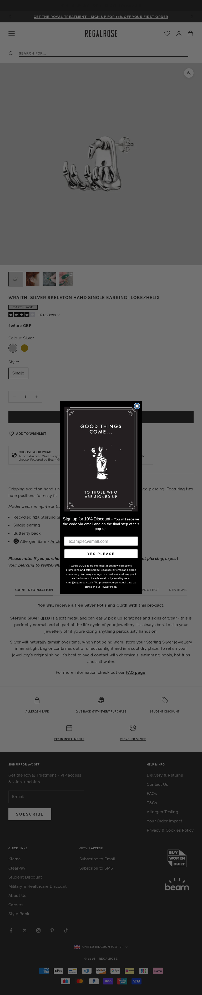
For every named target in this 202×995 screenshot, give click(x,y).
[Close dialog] (137, 406)
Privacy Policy (109, 586)
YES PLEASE (101, 554)
